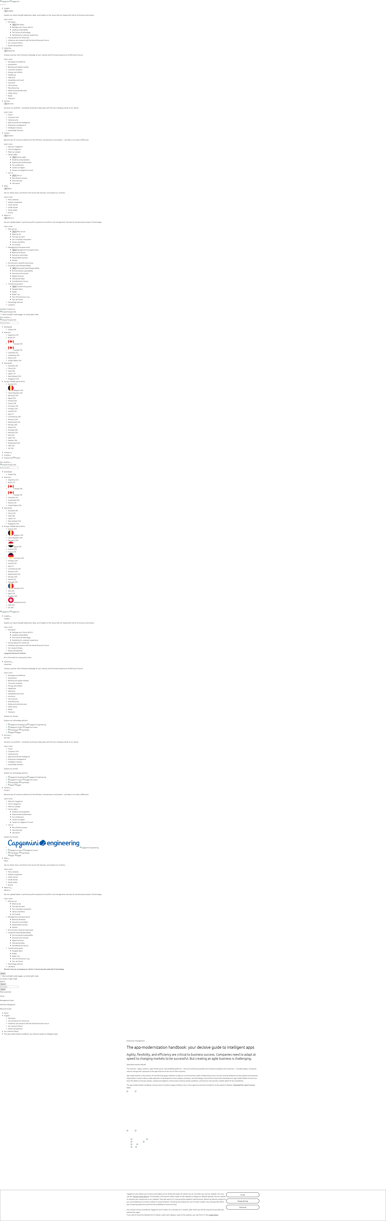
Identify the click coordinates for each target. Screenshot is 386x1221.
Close (3, 984)
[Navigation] (5, 4)
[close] (3, 4)
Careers (10, 135)
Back (14, 24)
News (10, 188)
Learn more (8, 19)
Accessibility (134, 1114)
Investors (133, 1109)
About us (11, 218)
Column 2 (133, 1175)
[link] (9, 1)
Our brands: (131, 1135)
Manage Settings (242, 1201)
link (6, 11)
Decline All (242, 1207)
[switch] (1, 314)
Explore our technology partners (16, 720)
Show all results (5, 1009)
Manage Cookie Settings (141, 1196)
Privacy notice (139, 1185)
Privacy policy (135, 1116)
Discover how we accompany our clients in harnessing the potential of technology (34, 969)
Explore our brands (11, 716)
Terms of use (134, 1111)
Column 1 (133, 1151)
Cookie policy (135, 1124)
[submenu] (10, 616)
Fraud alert (134, 1127)
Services (11, 103)
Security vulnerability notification (140, 1119)
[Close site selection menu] (11, 462)
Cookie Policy (213, 1215)
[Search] (1, 4)
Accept (243, 1195)
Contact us (138, 1169)
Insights (10, 11)
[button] (12, 458)
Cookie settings (135, 1122)
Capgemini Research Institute (15, 653)
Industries (11, 50)
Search (3, 973)
